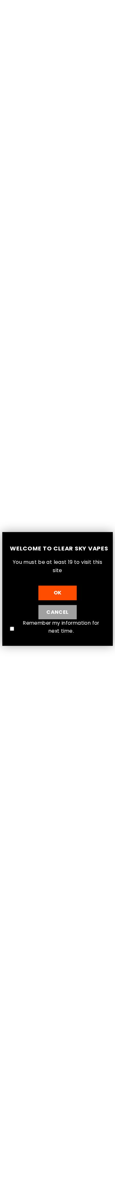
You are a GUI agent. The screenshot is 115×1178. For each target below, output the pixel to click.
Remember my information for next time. (61, 627)
